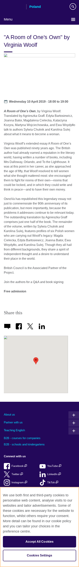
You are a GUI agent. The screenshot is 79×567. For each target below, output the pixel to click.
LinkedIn (52, 474)
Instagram (18, 482)
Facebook (18, 466)
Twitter (16, 474)
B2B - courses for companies (22, 438)
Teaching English (14, 430)
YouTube (53, 466)
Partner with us (13, 422)
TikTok (51, 482)
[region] (39, 527)
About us (9, 414)
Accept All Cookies (40, 541)
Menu (8, 19)
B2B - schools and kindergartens (24, 444)
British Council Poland (13, 7)
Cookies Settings (39, 555)
